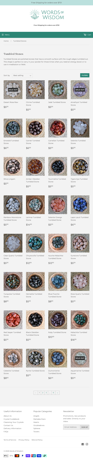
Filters (85, 75)
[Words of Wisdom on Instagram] (87, 444)
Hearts (36, 422)
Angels (36, 416)
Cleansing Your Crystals (14, 422)
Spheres (36, 428)
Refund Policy (37, 440)
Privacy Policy (24, 440)
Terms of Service (10, 440)
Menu (7, 35)
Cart (89, 35)
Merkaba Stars (39, 419)
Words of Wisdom (16, 451)
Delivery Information (12, 428)
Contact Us (8, 425)
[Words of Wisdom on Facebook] (82, 444)
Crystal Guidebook (11, 419)
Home (6, 41)
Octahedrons (38, 425)
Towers (36, 431)
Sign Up (84, 427)
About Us (8, 416)
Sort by (7, 75)
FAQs (6, 431)
